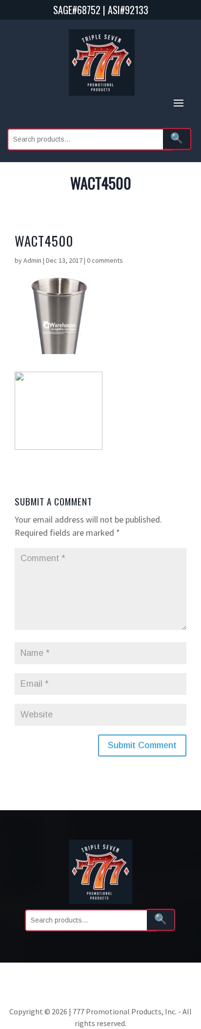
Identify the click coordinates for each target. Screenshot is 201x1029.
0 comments (105, 260)
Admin (32, 260)
